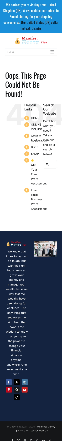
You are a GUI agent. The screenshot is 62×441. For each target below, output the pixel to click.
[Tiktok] (17, 397)
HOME (35, 118)
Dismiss (37, 28)
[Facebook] (9, 382)
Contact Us (41, 430)
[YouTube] (24, 390)
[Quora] (16, 390)
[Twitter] (17, 382)
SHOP (35, 153)
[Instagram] (25, 382)
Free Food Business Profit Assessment (39, 199)
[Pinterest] (9, 390)
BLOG (35, 147)
